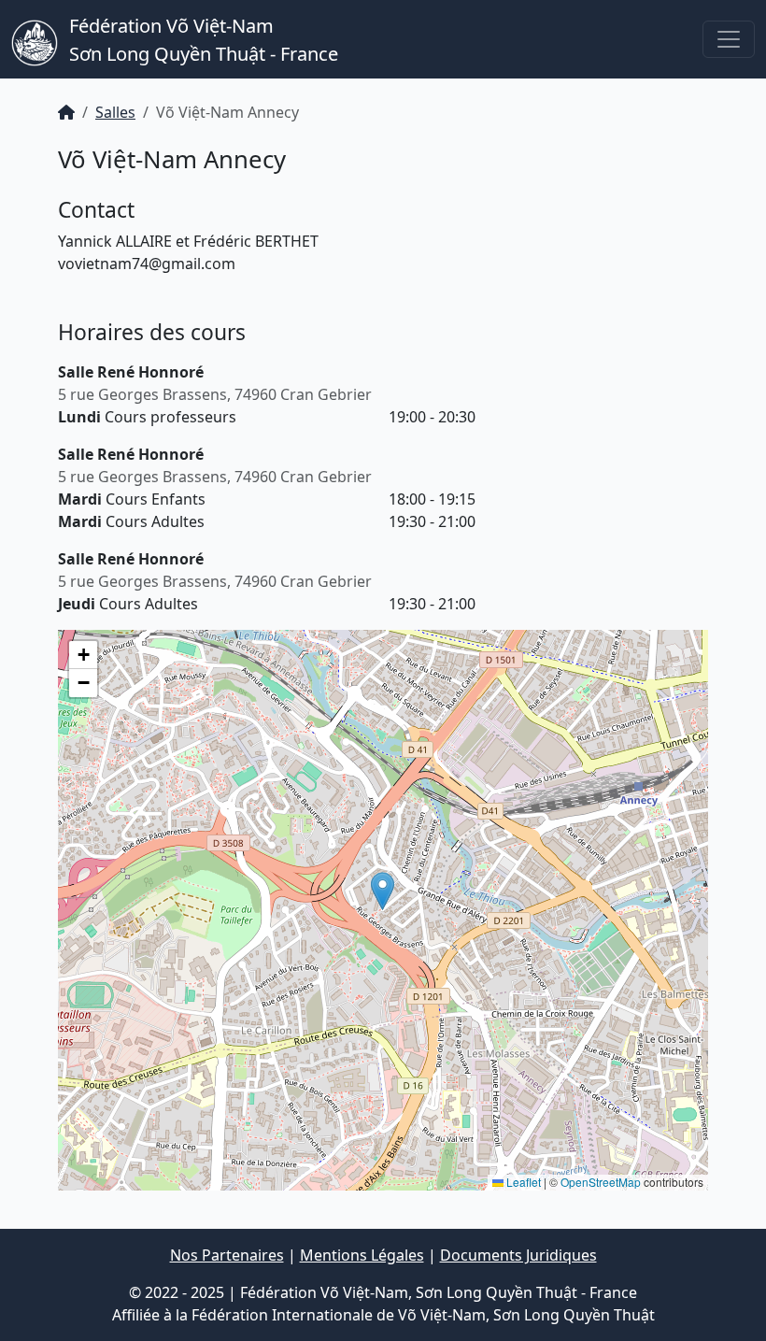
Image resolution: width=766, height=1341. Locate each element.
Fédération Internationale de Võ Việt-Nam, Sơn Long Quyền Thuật (423, 1315)
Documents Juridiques (518, 1255)
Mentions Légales (362, 1255)
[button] (382, 891)
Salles (115, 112)
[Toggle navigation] (728, 39)
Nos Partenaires (227, 1255)
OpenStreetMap (600, 1182)
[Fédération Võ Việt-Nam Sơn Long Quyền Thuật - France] (34, 39)
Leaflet (522, 1182)
